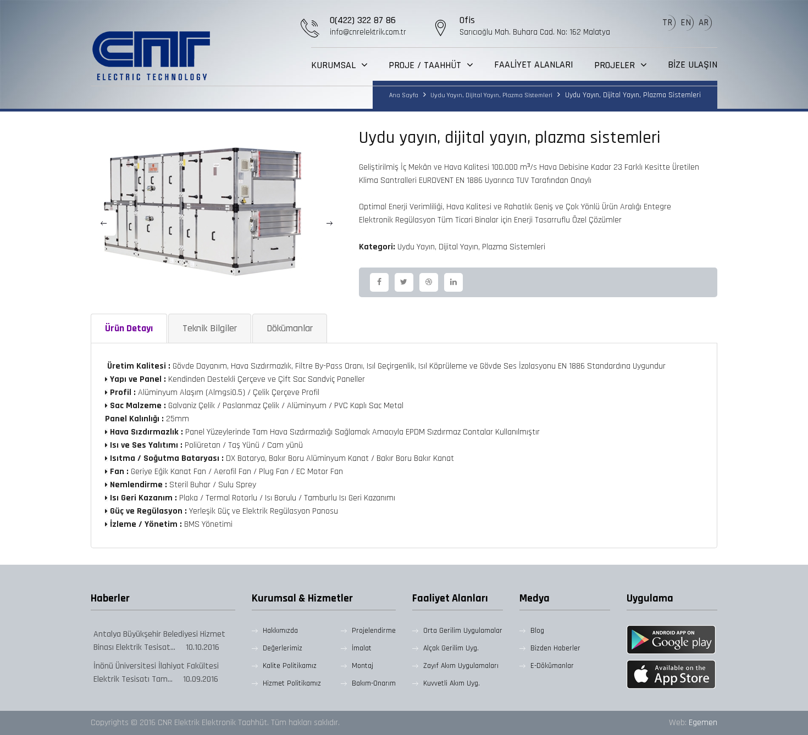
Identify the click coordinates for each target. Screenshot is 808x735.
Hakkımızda (280, 631)
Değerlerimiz (282, 648)
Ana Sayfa (403, 95)
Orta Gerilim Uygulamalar (462, 631)
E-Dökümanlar (552, 666)
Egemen (703, 722)
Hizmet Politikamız (292, 683)
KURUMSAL (334, 65)
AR (704, 22)
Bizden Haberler (555, 648)
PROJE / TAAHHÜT (426, 65)
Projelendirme (374, 631)
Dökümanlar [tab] (290, 328)
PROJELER (616, 65)
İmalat (362, 648)
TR (667, 22)
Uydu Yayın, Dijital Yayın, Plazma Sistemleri (490, 95)
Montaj (362, 666)
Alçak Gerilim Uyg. (451, 648)
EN (685, 22)
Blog (537, 631)
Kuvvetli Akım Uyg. (451, 683)
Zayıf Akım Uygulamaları (461, 666)
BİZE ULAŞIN (692, 64)
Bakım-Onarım (374, 683)
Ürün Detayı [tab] (129, 328)
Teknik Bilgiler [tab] (209, 328)
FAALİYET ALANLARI (533, 64)
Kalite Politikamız (290, 666)
